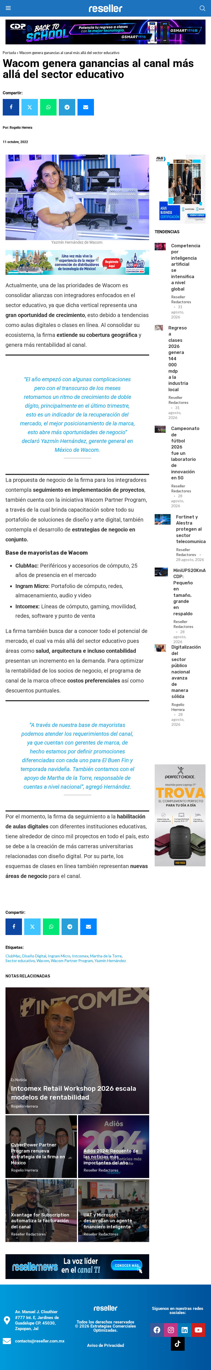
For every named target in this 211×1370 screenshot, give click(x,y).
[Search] (202, 8)
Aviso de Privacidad (105, 1345)
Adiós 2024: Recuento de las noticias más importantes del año (111, 1156)
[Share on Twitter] (29, 107)
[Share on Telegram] (67, 107)
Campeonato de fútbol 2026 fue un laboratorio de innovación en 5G (185, 453)
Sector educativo (20, 960)
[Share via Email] (85, 107)
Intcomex (80, 955)
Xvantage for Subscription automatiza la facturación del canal (40, 1220)
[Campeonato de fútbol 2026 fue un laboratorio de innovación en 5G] (160, 429)
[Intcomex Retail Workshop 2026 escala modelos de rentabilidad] (77, 1050)
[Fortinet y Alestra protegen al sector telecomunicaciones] (163, 519)
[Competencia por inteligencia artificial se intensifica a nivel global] (160, 246)
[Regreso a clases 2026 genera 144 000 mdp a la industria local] (159, 328)
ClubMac (13, 955)
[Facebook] (157, 1330)
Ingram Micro (59, 955)
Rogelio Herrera (178, 707)
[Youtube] (198, 1330)
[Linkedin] (184, 1330)
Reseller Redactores (181, 299)
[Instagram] (171, 1330)
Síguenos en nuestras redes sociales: (177, 1310)
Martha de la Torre (106, 955)
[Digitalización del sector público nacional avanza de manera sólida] (160, 648)
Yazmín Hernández (110, 960)
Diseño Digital (34, 955)
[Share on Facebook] (11, 107)
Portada (9, 52)
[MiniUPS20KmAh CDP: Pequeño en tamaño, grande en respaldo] (161, 572)
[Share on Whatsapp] (48, 107)
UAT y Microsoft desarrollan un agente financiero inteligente (108, 1220)
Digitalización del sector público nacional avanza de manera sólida (186, 671)
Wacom (43, 960)
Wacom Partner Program (72, 960)
